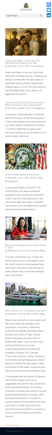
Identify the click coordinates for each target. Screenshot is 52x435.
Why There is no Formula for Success (25, 310)
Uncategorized (37, 66)
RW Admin (12, 66)
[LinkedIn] (48, 15)
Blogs (40, 177)
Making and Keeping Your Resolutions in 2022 (25, 246)
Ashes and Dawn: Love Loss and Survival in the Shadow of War (22, 61)
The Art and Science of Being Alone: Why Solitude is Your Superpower (24, 103)
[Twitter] (48, 10)
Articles (34, 177)
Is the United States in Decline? (22, 174)
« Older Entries (12, 425)
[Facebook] (48, 4)
